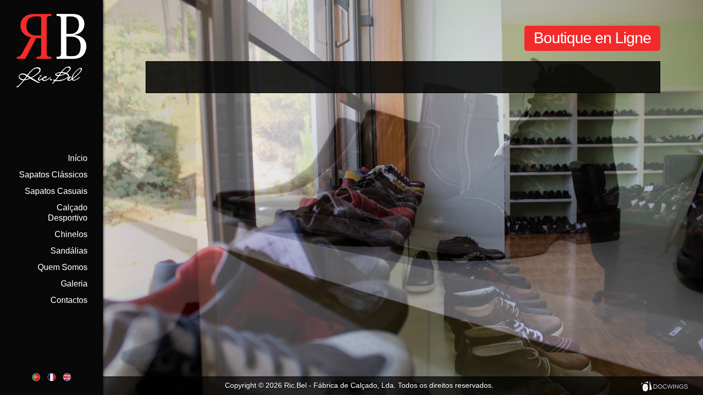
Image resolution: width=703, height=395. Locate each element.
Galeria (74, 283)
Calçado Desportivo (67, 212)
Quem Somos (62, 267)
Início (77, 158)
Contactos (68, 300)
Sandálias (68, 250)
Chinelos (71, 234)
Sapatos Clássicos (53, 174)
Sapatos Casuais (56, 191)
